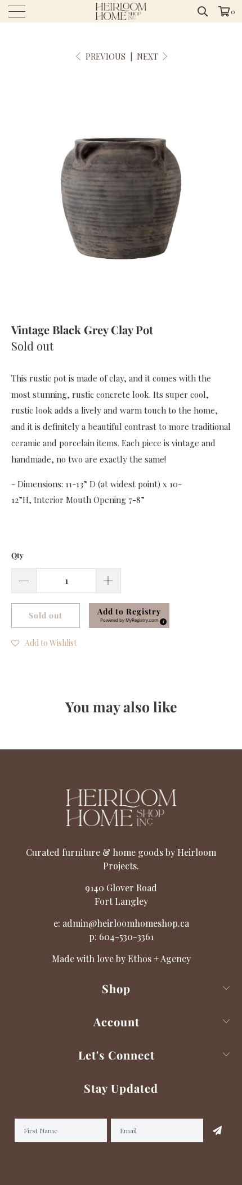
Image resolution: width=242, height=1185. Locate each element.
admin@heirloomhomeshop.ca (125, 923)
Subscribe (217, 1130)
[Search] (203, 11)
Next (148, 56)
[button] (44, 642)
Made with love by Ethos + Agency (121, 958)
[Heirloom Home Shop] (121, 11)
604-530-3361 (126, 936)
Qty (17, 555)
